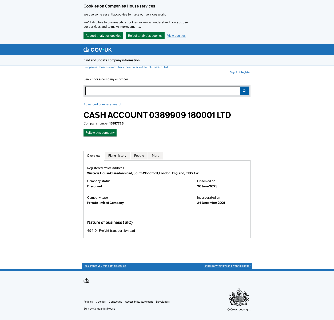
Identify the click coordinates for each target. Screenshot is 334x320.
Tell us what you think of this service (105, 265)
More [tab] (155, 156)
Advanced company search (103, 104)
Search (244, 91)
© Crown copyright (238, 309)
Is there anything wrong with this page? (227, 265)
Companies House (104, 308)
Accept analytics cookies (103, 36)
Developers (163, 301)
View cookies (176, 35)
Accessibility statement (139, 301)
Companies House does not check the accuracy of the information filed (126, 67)
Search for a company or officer (106, 79)
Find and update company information (112, 60)
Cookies (101, 301)
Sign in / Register (240, 72)
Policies (88, 301)
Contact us (115, 301)
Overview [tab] (93, 156)
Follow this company (100, 133)
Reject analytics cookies (145, 36)
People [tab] (139, 156)
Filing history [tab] (117, 156)
